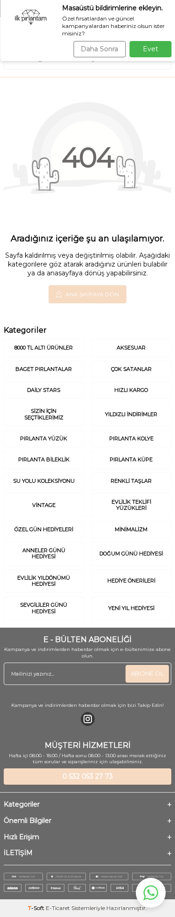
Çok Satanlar (131, 369)
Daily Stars (43, 390)
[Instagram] (88, 719)
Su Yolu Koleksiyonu (44, 481)
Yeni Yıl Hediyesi (131, 608)
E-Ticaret (58, 907)
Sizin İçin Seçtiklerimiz (43, 414)
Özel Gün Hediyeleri (43, 529)
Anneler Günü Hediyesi (43, 553)
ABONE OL (147, 673)
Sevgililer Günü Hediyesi (43, 608)
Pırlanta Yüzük (43, 438)
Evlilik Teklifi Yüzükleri (131, 505)
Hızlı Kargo (131, 390)
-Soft (37, 907)
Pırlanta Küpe (131, 459)
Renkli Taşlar (131, 481)
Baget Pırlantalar (43, 369)
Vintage (44, 505)
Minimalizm (131, 529)
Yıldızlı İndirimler (131, 414)
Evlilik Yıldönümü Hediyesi (43, 581)
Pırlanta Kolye (131, 438)
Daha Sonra (99, 49)
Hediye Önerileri (131, 580)
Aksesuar (131, 347)
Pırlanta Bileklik (44, 459)
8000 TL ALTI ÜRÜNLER (43, 347)
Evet (150, 49)
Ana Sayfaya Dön (91, 294)
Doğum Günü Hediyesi (131, 553)
